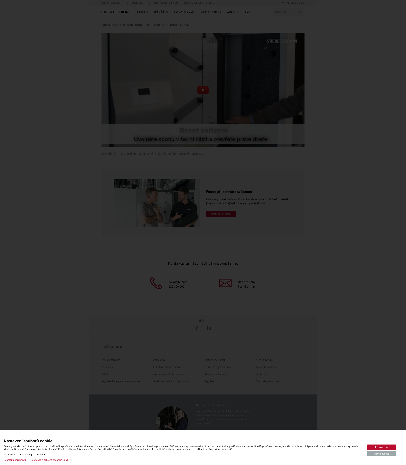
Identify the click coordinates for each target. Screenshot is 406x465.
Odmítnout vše (381, 453)
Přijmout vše (381, 447)
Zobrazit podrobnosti (15, 460)
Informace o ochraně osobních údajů (50, 460)
